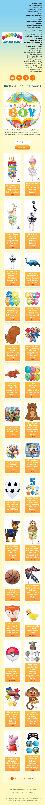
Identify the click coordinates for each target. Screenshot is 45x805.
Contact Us (29, 792)
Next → (30, 778)
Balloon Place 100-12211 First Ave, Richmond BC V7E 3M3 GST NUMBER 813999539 (24, 799)
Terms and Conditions (16, 789)
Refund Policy (17, 792)
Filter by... (22, 148)
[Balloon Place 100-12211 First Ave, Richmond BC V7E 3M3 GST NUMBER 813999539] (12, 37)
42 (25, 778)
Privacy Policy (32, 789)
